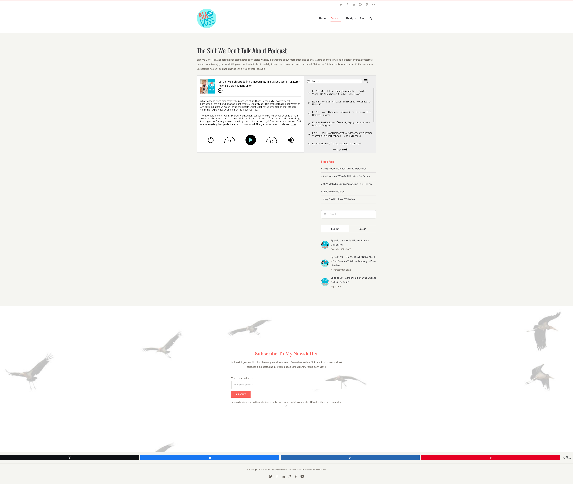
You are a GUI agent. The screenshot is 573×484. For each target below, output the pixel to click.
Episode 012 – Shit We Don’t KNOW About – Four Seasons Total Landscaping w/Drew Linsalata (353, 261)
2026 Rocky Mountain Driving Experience (344, 169)
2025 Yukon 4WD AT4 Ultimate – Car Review (346, 176)
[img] (220, 90)
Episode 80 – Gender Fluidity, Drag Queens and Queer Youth (353, 280)
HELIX (301, 469)
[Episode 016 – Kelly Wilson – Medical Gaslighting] (325, 243)
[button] (371, 18)
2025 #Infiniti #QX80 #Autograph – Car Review (347, 184)
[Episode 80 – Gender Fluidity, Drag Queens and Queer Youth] (325, 280)
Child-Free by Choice (333, 192)
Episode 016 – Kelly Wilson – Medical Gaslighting (350, 242)
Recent (362, 229)
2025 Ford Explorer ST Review (339, 199)
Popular (335, 229)
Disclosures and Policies (316, 469)
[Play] (251, 140)
